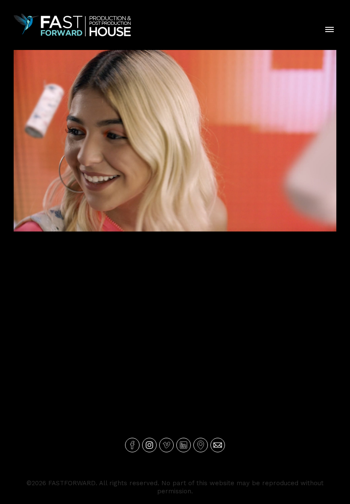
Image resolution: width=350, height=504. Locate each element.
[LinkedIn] (183, 445)
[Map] (200, 445)
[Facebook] (132, 445)
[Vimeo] (166, 445)
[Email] (217, 445)
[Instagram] (149, 445)
